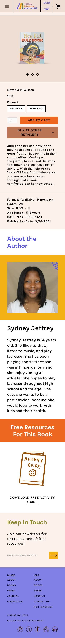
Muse (47, 3)
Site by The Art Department (25, 620)
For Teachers (43, 607)
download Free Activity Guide (32, 500)
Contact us (15, 601)
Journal (13, 596)
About (11, 579)
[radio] (16, 108)
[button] (6, 6)
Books (11, 585)
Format (12, 102)
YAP (46, 9)
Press (11, 590)
